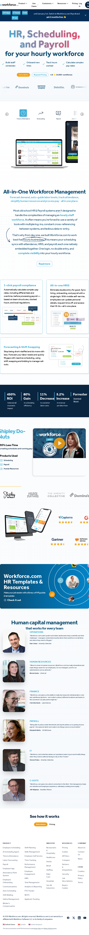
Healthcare (50, 857)
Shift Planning (30, 848)
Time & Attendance (11, 856)
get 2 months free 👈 (56, 17)
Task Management (32, 882)
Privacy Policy (37, 928)
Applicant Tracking (32, 899)
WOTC (27, 895)
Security (65, 874)
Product (22, 3)
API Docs (65, 856)
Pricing (75, 3)
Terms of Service (48, 928)
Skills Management (32, 852)
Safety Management (11, 899)
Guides (65, 852)
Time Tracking (30, 860)
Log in (80, 4)
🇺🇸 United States (9, 924)
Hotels (49, 861)
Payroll (5, 864)
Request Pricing (40, 75)
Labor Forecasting (10, 860)
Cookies (81, 871)
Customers (46, 3)
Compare (66, 860)
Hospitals (50, 881)
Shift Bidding (8, 895)
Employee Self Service (34, 856)
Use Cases (34, 4)
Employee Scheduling (11, 848)
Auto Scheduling (9, 891)
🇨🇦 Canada (22, 924)
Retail (48, 866)
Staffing (49, 870)
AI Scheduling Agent (11, 852)
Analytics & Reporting (33, 886)
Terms (80, 882)
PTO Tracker (29, 891)
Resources (61, 3)
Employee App (8, 868)
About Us (81, 848)
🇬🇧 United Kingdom (35, 924)
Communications (10, 886)
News (80, 859)
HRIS (26, 878)
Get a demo (23, 75)
